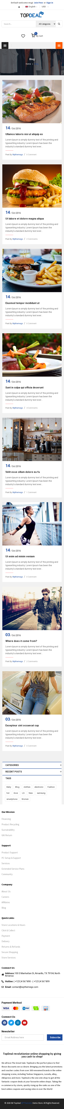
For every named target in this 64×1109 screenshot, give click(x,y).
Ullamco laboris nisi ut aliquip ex (24, 134)
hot (8, 793)
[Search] (59, 24)
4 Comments (32, 408)
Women (25, 799)
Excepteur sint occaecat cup (22, 725)
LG (23, 793)
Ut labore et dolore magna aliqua (24, 218)
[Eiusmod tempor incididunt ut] (32, 270)
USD (44, 6)
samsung (41, 793)
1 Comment (31, 492)
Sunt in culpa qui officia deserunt (24, 387)
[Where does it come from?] (32, 608)
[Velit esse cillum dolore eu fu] (32, 439)
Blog (17, 787)
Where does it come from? (21, 641)
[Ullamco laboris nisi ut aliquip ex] (32, 101)
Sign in (49, 2)
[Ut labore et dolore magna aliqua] (32, 186)
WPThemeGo (26, 1103)
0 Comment (31, 155)
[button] (5, 45)
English (32, 6)
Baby (9, 787)
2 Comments (32, 239)
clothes (27, 787)
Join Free (38, 2)
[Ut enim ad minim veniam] (32, 523)
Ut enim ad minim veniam (20, 556)
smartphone (12, 799)
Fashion (51, 787)
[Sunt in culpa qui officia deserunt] (32, 355)
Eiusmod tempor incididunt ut (22, 303)
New (31, 793)
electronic (38, 787)
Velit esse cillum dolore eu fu (22, 472)
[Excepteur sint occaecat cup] (32, 693)
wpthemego (17, 155)
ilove (16, 793)
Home (28, 64)
